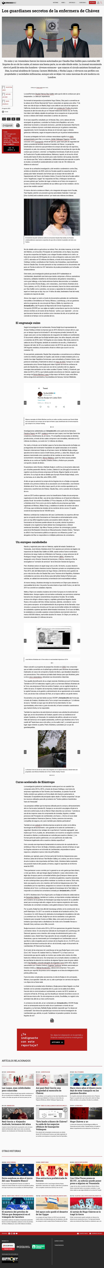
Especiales (72, 2)
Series (63, 2)
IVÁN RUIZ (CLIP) (19, 1196)
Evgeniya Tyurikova (54, 965)
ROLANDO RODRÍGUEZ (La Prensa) (32, 1196)
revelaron (45, 433)
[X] (4, 119)
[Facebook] (9, 119)
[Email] (13, 119)
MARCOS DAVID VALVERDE (81, 1162)
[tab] (51, 775)
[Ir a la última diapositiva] (25, 403)
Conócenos (82, 2)
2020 (64, 667)
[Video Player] (52, 37)
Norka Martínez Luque (41, 374)
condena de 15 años (64, 108)
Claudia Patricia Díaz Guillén (44, 94)
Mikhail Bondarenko (43, 968)
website (37, 825)
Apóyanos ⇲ (57, 1042)
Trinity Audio (39, 87)
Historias (55, 2)
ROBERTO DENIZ (45, 1162)
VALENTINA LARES (79, 1196)
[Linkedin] (18, 119)
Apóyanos (92, 2)
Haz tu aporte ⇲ (11, 149)
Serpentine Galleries (33, 897)
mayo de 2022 (60, 362)
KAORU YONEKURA (11, 1162)
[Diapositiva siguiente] (79, 403)
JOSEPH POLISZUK (45, 1072)
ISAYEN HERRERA (11, 1072)
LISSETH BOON (44, 1196)
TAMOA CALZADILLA (46, 1105)
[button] (52, 221)
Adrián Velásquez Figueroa (60, 139)
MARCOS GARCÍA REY (56, 1105)
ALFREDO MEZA (78, 1105)
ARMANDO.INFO (10, 1105)
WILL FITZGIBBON (79, 1072)
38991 (61, 557)
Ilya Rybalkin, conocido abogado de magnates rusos (46, 963)
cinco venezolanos (35, 677)
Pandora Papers (29, 433)
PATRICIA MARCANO (53, 1196)
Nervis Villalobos (48, 458)
